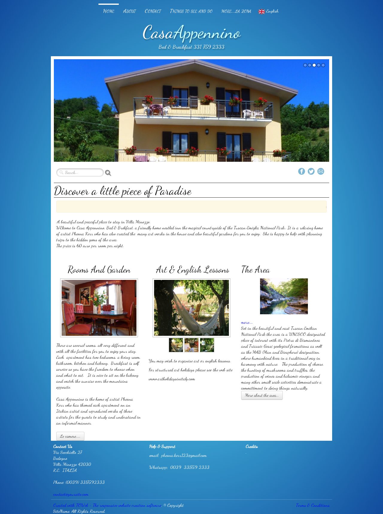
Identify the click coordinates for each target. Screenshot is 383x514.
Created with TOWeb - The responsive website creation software (107, 505)
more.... (247, 322)
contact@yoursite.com (71, 494)
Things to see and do (191, 10)
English (273, 10)
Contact (153, 10)
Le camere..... (70, 436)
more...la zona (236, 10)
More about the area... (262, 395)
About (129, 10)
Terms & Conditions (313, 505)
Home (108, 10)
